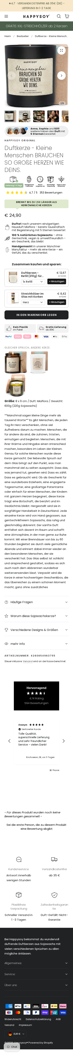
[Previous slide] (11, 75)
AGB (58, 1019)
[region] (36, 741)
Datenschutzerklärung (38, 1019)
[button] (6, 16)
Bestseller (23, 36)
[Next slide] (61, 75)
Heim (7, 36)
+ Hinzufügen (56, 281)
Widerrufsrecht (12, 1019)
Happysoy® (21, 1042)
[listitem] (15, 362)
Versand (28, 661)
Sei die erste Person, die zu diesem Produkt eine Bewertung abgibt (36, 827)
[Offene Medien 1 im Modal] (61, 50)
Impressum (25, 1025)
